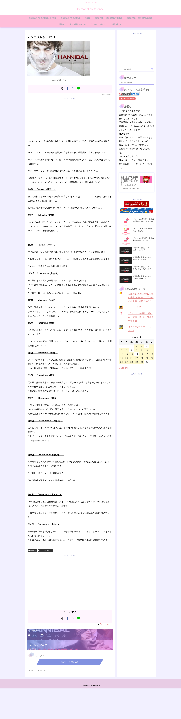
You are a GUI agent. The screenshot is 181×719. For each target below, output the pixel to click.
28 (131, 362)
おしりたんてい (135, 307)
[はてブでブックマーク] (73, 88)
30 (141, 362)
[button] (152, 69)
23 (141, 358)
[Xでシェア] (61, 88)
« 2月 (121, 368)
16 (141, 354)
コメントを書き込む (70, 662)
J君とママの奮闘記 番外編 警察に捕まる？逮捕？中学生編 (140, 317)
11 (152, 350)
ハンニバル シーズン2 (46, 550)
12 (121, 354)
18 (152, 354)
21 (131, 358)
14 (131, 354)
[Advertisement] (70, 114)
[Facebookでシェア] (67, 88)
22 (136, 358)
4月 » (127, 368)
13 (126, 354)
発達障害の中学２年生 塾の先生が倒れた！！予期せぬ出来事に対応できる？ (140, 297)
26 (121, 362)
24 (146, 358)
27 (126, 362)
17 (146, 354)
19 (121, 358)
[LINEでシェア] (78, 88)
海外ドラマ (33, 550)
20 (126, 358)
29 (136, 362)
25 (152, 358)
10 (146, 350)
